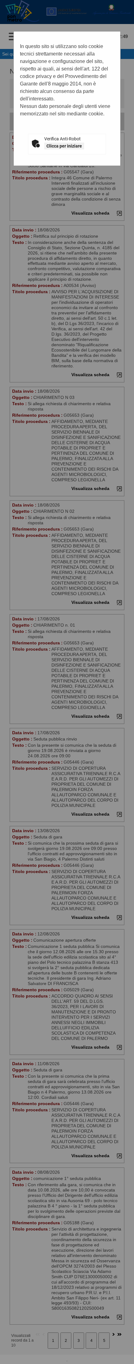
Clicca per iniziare (64, 145)
